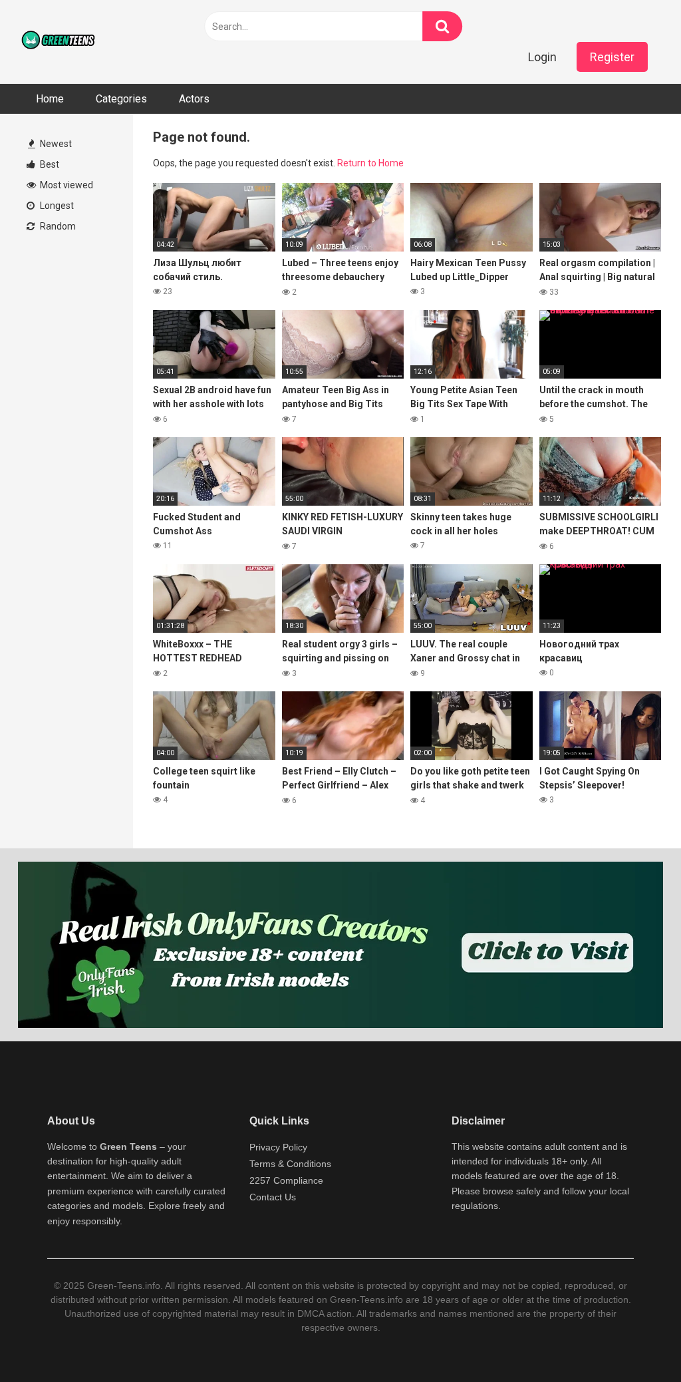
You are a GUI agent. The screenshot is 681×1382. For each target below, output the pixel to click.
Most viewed (65, 185)
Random (57, 226)
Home (50, 98)
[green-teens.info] (60, 42)
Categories (121, 98)
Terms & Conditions (290, 1163)
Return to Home (370, 163)
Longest (56, 205)
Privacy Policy (278, 1147)
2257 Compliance (286, 1180)
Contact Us (272, 1197)
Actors (194, 98)
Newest (55, 143)
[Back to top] (636, 1341)
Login (542, 57)
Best (48, 164)
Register (612, 57)
